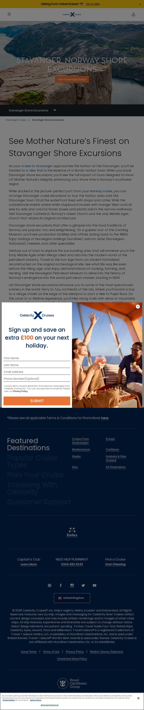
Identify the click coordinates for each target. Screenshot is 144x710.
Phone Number (14, 379)
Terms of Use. (35, 700)
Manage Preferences (49, 705)
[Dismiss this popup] (138, 307)
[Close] (138, 698)
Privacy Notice (8, 700)
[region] (72, 701)
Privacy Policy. (20, 391)
